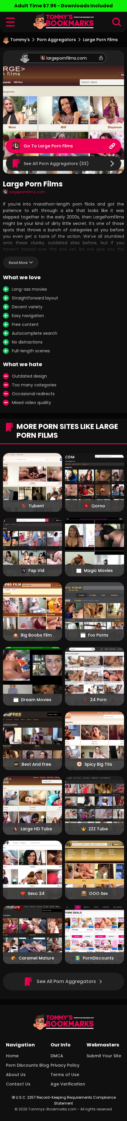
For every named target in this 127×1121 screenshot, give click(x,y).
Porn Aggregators (56, 40)
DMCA (57, 1056)
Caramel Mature (36, 958)
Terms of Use (65, 1075)
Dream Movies (36, 700)
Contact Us (18, 1084)
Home (12, 1056)
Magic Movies (98, 570)
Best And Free (36, 764)
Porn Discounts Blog (27, 1065)
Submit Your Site (104, 1056)
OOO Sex (98, 893)
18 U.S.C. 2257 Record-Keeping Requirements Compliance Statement (64, 1100)
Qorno (98, 506)
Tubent (36, 506)
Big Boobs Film (36, 635)
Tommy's (20, 40)
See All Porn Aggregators (66, 981)
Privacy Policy (65, 1065)
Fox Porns (98, 635)
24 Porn (98, 700)
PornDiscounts (98, 958)
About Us (16, 1075)
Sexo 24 (36, 893)
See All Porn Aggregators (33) (56, 163)
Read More (18, 262)
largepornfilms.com (66, 58)
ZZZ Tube (98, 829)
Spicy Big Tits (98, 764)
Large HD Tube (36, 829)
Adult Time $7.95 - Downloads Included (63, 5)
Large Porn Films (55, 146)
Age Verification (68, 1084)
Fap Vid (36, 570)
